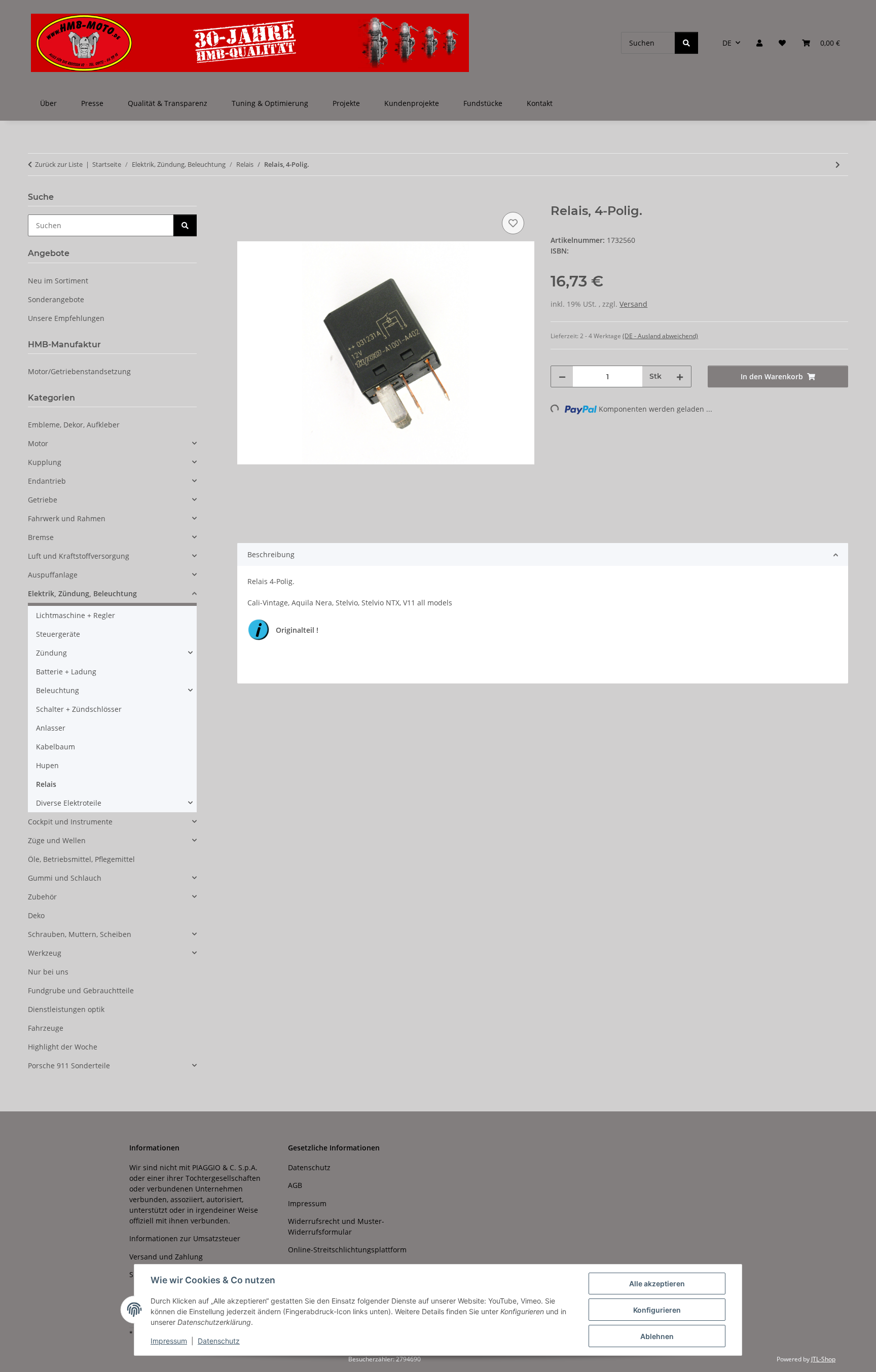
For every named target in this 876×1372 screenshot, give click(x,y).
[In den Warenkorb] (245, 198)
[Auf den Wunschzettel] (513, 223)
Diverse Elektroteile (68, 803)
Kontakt (540, 103)
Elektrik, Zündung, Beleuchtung (82, 593)
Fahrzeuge (45, 1028)
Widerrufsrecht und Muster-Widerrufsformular (336, 1226)
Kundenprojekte (411, 103)
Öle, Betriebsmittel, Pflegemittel (81, 859)
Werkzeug (44, 953)
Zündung (51, 653)
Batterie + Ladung (66, 671)
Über (48, 103)
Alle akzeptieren (657, 1283)
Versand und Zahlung (166, 1256)
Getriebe (42, 499)
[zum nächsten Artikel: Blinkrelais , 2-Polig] (837, 164)
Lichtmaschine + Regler (75, 615)
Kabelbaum (55, 746)
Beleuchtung (57, 690)
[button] (759, 42)
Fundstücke (482, 103)
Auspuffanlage (53, 575)
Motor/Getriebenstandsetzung (79, 371)
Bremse (41, 537)
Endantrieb (47, 481)
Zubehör (42, 896)
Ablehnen (657, 1336)
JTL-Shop (823, 1359)
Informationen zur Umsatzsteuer (184, 1238)
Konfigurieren (657, 1310)
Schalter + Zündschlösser (79, 709)
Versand (633, 304)
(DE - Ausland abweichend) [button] (660, 336)
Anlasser (50, 728)
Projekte (346, 103)
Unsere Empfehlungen (66, 318)
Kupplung (44, 462)
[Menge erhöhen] (680, 376)
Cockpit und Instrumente (70, 821)
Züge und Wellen (57, 840)
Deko (36, 915)
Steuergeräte (58, 634)
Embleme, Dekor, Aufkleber (74, 424)
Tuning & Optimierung (270, 103)
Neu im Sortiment (58, 280)
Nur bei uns (48, 972)
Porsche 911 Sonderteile (69, 1065)
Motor (38, 443)
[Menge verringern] (562, 376)
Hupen (47, 765)
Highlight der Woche (62, 1047)
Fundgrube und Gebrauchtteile (81, 990)
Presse (92, 103)
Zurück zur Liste (59, 164)
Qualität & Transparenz (167, 103)
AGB (295, 1185)
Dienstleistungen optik (66, 1009)
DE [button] (727, 43)
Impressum (169, 1341)
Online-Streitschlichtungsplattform (347, 1249)
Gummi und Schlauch (64, 878)
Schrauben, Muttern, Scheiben (79, 934)
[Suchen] (686, 43)
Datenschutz (219, 1341)
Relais (46, 784)
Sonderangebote (56, 299)
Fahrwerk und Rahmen (66, 518)
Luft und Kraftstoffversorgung (78, 556)
